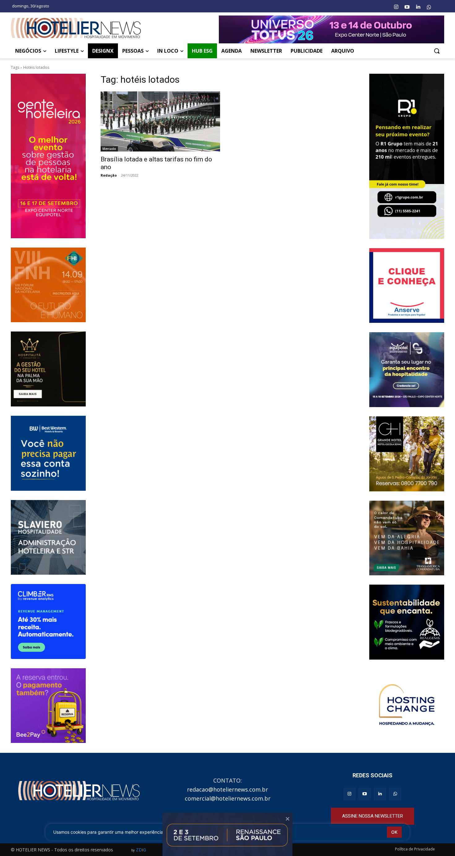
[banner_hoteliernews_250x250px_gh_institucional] (406, 453)
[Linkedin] (417, 7)
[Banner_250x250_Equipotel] (406, 369)
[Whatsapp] (429, 7)
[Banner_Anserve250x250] (406, 285)
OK (394, 832)
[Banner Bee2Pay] (48, 705)
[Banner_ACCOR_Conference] (406, 706)
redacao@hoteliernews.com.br (227, 789)
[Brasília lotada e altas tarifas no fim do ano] (160, 121)
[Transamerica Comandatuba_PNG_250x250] (406, 538)
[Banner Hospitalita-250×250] (48, 368)
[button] (436, 50)
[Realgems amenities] (406, 622)
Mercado (109, 149)
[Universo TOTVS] (331, 29)
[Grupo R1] (406, 156)
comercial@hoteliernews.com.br (228, 798)
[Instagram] (396, 7)
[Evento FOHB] (48, 285)
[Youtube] (407, 7)
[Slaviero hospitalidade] (48, 537)
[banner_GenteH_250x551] (48, 156)
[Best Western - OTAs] (48, 453)
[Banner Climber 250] (48, 621)
